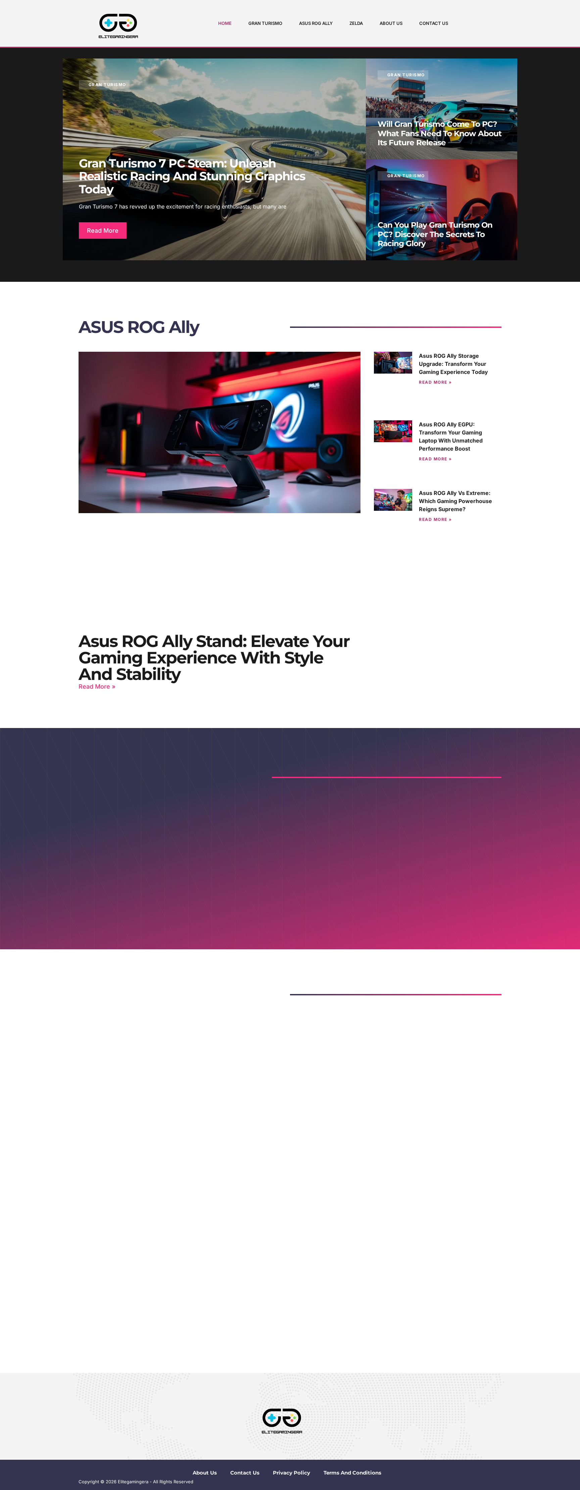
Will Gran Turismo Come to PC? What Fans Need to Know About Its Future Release (439, 133)
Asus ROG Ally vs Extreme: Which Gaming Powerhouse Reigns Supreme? (455, 501)
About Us (391, 23)
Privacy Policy (291, 1472)
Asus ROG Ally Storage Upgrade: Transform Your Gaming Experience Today (453, 363)
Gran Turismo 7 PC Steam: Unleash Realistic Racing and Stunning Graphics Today (192, 176)
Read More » (97, 686)
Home (225, 23)
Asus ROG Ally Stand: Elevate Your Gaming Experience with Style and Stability (214, 657)
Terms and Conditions (352, 1472)
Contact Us (433, 23)
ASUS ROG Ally (316, 23)
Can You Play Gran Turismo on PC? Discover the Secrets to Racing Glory (435, 234)
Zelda (356, 23)
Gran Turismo (265, 23)
